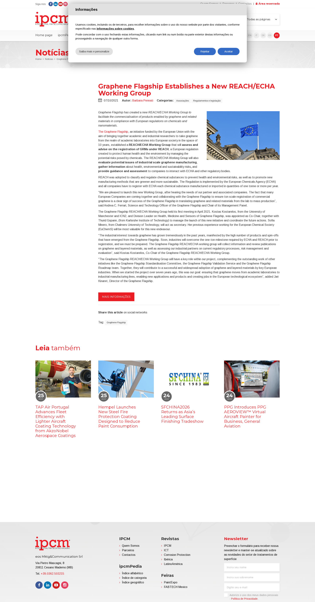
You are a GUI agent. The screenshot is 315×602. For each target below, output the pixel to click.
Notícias (49, 59)
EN (249, 35)
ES (270, 35)
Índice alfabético (132, 573)
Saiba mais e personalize (94, 51)
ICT (166, 550)
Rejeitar (204, 51)
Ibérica (168, 559)
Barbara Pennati (142, 100)
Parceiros (128, 550)
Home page (43, 35)
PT (276, 35)
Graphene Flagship (116, 322)
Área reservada (269, 3)
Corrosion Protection (177, 554)
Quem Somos (130, 545)
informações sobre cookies (115, 28)
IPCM (167, 545)
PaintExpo (170, 582)
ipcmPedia (65, 35)
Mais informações (116, 296)
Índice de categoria (134, 577)
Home (38, 59)
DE (263, 35)
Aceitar (228, 51)
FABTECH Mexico (175, 586)
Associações (182, 100)
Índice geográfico (133, 582)
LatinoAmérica (173, 563)
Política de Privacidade (244, 598)
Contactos (128, 554)
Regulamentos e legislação (207, 100)
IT (256, 35)
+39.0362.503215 (52, 573)
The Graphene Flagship (113, 131)
